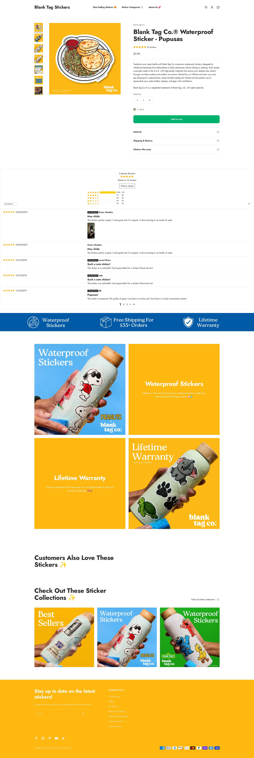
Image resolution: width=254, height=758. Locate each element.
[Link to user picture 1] (91, 231)
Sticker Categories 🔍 (132, 7)
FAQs (111, 701)
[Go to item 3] (38, 48)
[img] (9, 212)
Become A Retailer (117, 711)
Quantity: (137, 94)
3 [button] (127, 304)
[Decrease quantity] (137, 100)
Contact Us (114, 706)
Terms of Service (116, 721)
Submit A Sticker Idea (118, 716)
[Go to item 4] (38, 59)
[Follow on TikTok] (63, 738)
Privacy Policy (115, 726)
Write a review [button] (127, 185)
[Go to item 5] (38, 70)
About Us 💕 (155, 7)
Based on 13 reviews (127, 180)
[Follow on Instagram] (43, 738)
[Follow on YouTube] (56, 738)
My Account (114, 696)
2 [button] (123, 304)
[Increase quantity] (149, 100)
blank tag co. (139, 24)
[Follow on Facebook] (36, 738)
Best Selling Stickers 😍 (105, 7)
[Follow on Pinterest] (49, 738)
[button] (140, 47)
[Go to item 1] (38, 27)
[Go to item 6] (38, 80)
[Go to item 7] (38, 91)
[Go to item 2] (38, 38)
